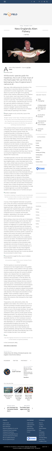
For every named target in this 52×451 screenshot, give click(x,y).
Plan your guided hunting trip (9, 437)
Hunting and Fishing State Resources (10, 433)
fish (12, 353)
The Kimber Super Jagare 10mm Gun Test (25, 408)
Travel (37, 226)
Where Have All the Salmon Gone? (8, 397)
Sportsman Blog (30, 428)
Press (40, 430)
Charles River (7, 353)
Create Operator (30, 422)
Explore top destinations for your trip (10, 428)
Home (35, 446)
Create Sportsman (30, 424)
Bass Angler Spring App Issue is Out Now (28, 398)
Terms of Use (41, 435)
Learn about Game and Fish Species (10, 435)
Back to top (44, 446)
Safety (37, 223)
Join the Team (42, 433)
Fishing (21, 25)
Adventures (38, 140)
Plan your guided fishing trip (8, 439)
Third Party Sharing (43, 437)
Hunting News (39, 154)
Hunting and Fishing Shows (8, 432)
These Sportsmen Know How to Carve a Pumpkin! (42, 122)
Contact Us (41, 424)
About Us (41, 422)
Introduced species (23, 353)
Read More (26, 377)
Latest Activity (30, 426)
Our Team (41, 426)
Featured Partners (42, 428)
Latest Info (31, 446)
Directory (27, 446)
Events (37, 143)
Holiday (37, 215)
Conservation (41, 432)
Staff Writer (26, 34)
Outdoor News (39, 161)
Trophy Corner (6, 422)
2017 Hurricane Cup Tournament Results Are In (12, 408)
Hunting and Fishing (40, 152)
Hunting (37, 150)
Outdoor (38, 159)
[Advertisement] (33, 14)
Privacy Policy (42, 439)
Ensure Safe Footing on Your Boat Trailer (18, 398)
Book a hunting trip (7, 424)
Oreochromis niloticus (15, 354)
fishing (15, 353)
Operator (38, 157)
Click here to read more (10, 345)
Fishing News (39, 147)
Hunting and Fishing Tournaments (10, 430)
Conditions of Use (42, 441)
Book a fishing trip (6, 426)
